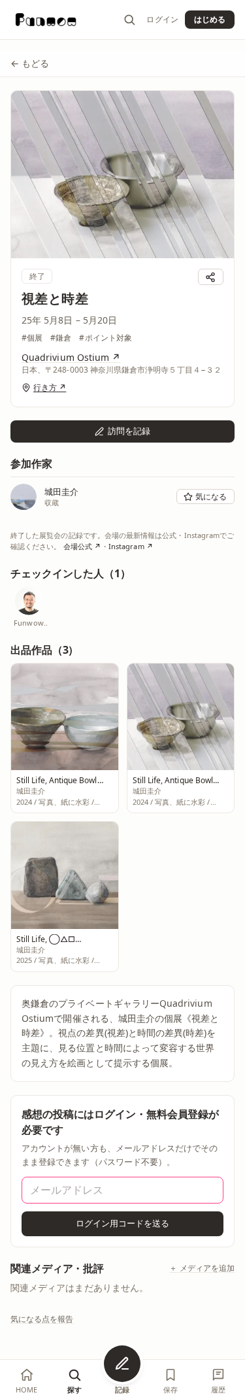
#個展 (32, 337)
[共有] (210, 277)
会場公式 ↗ (82, 546)
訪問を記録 (129, 431)
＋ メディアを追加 (202, 1268)
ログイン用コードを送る (123, 1223)
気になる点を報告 (42, 1318)
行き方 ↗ (49, 387)
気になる (211, 496)
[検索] (129, 19)
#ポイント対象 (105, 337)
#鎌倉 (60, 337)
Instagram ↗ (131, 546)
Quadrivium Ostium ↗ (71, 357)
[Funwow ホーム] (46, 19)
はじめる (209, 19)
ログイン (162, 19)
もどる (29, 63)
